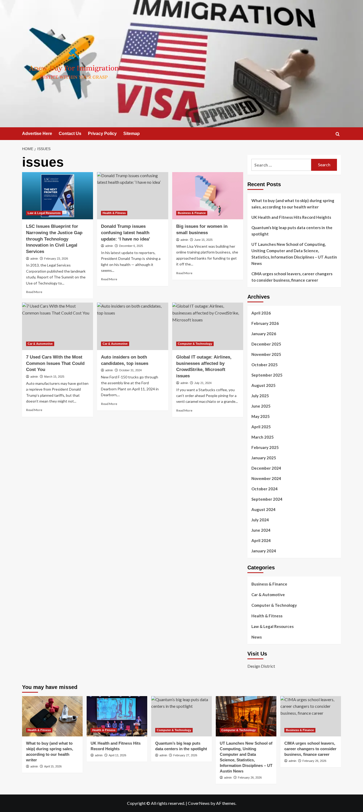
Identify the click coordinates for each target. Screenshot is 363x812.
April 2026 (261, 313)
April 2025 (261, 426)
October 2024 (264, 488)
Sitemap (131, 133)
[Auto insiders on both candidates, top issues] (132, 326)
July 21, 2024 (203, 383)
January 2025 (263, 457)
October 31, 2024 (130, 370)
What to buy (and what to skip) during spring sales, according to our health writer (292, 203)
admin (34, 258)
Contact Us (70, 133)
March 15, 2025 (54, 376)
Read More (34, 292)
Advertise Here (37, 133)
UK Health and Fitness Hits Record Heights (291, 217)
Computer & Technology (195, 343)
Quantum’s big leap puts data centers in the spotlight (291, 230)
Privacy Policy (102, 133)
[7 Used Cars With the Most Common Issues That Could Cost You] (57, 326)
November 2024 (266, 478)
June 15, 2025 (203, 239)
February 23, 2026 (56, 258)
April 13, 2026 (117, 755)
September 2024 (266, 499)
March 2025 (262, 437)
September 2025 (266, 375)
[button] (337, 134)
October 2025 (264, 364)
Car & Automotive (40, 343)
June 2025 (261, 406)
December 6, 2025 (131, 245)
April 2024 (261, 540)
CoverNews (199, 803)
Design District (261, 666)
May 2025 (260, 416)
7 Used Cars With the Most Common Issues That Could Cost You (55, 363)
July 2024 (260, 519)
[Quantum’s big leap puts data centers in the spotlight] (181, 716)
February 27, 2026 (185, 755)
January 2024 (263, 550)
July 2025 (260, 395)
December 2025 (266, 344)
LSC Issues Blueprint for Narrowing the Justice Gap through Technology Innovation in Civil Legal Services (54, 239)
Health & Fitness (114, 213)
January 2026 (263, 333)
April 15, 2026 (53, 766)
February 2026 (265, 323)
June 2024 (261, 530)
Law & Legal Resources (44, 213)
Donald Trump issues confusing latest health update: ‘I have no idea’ (125, 233)
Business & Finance (192, 213)
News (256, 637)
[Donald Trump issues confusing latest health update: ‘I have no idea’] (132, 195)
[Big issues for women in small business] (207, 195)
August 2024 (263, 509)
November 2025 (266, 354)
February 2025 (265, 447)
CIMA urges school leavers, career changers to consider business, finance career (291, 276)
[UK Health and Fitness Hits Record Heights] (117, 716)
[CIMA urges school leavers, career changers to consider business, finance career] (310, 716)
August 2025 (263, 385)
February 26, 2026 (250, 777)
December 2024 (266, 468)
